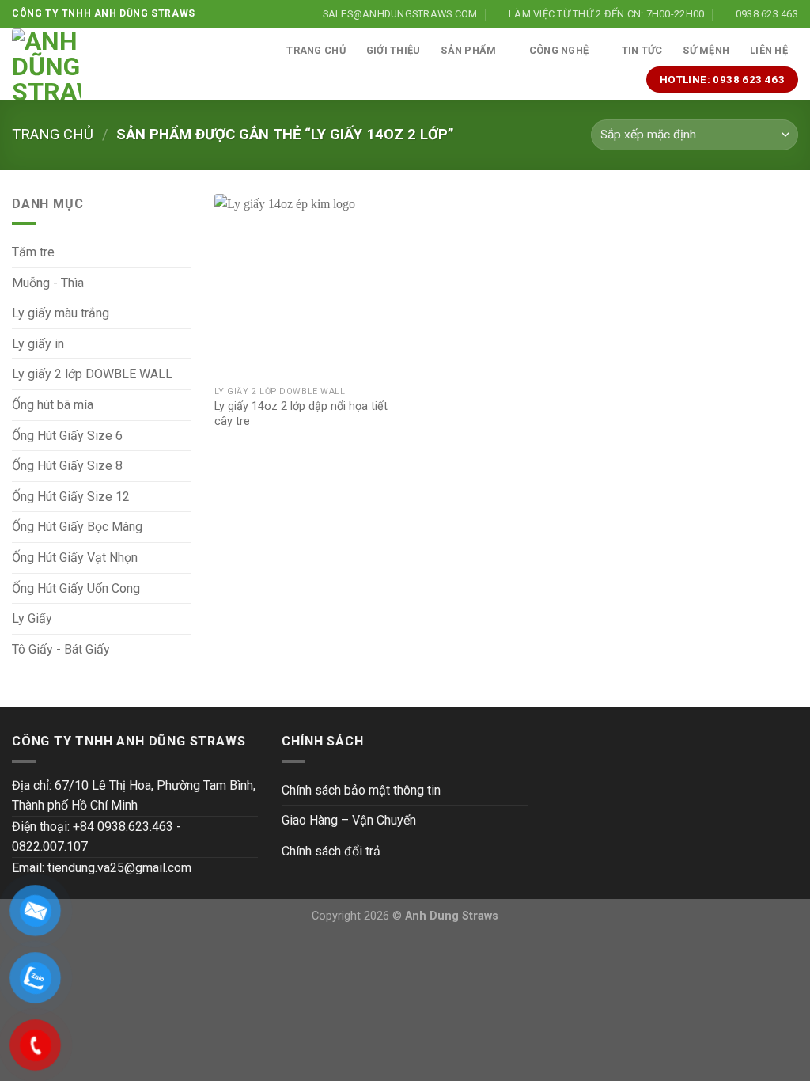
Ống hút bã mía (52, 404)
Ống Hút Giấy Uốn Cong (76, 588)
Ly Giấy (32, 618)
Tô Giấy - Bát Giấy (61, 649)
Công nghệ (559, 50)
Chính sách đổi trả (331, 851)
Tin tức (642, 50)
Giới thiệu (393, 50)
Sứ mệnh (706, 50)
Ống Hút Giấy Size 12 (71, 496)
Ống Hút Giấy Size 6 (67, 435)
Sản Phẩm (468, 50)
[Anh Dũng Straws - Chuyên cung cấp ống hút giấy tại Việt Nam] (46, 64)
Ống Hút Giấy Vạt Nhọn (75, 557)
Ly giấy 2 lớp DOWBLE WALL (92, 373)
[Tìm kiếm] (260, 51)
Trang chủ (315, 50)
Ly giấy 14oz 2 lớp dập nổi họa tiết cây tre (301, 414)
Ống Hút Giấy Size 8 (67, 465)
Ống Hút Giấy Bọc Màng (77, 526)
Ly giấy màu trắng (60, 313)
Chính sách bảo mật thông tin (361, 790)
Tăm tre (33, 252)
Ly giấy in (38, 343)
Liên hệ (769, 50)
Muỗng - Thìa (48, 282)
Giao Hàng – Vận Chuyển (349, 820)
